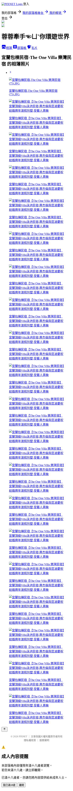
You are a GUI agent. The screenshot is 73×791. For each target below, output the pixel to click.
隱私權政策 (30, 740)
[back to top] (4, 729)
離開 (21, 785)
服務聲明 (44, 740)
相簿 (9, 48)
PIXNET (23, 736)
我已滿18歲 (9, 785)
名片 (34, 48)
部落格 (22, 48)
